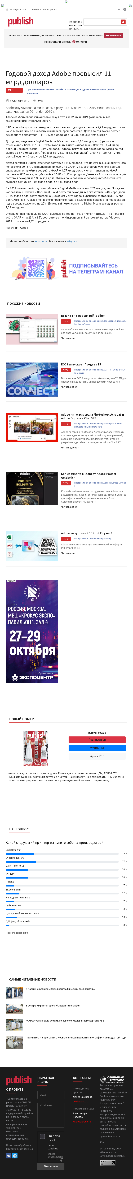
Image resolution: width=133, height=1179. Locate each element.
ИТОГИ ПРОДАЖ (73, 89)
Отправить (51, 1166)
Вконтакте (40, 241)
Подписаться (97, 739)
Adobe (111, 89)
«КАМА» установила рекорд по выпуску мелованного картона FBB (65, 1020)
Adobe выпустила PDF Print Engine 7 (86, 533)
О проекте (14, 1089)
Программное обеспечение (41, 89)
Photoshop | (117, 423)
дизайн (60, 89)
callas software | (83, 324)
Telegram (72, 241)
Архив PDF (97, 756)
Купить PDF (97, 748)
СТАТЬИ (25, 35)
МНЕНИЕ (34, 35)
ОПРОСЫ (66, 42)
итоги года (32, 93)
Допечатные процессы (95, 89)
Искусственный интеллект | (88, 427)
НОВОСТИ (14, 35)
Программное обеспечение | (88, 321)
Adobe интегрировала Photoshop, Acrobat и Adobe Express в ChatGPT (92, 416)
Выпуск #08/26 (97, 732)
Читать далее (69, 338)
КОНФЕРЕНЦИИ (52, 42)
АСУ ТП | (107, 370)
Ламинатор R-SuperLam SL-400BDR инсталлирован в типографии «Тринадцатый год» (76, 1037)
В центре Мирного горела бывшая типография (53, 1005)
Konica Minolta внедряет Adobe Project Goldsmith (88, 476)
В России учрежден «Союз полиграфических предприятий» (60, 989)
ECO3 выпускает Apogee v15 (81, 364)
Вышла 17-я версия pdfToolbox (83, 316)
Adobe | (107, 423)
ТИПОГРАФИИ (113, 35)
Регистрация (50, 9)
